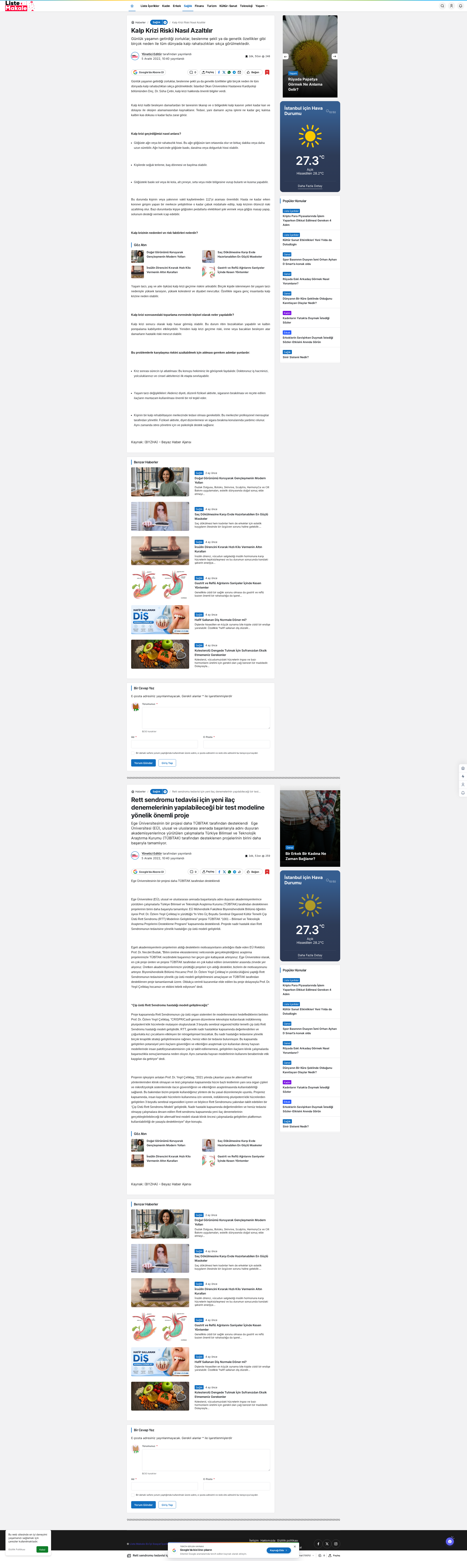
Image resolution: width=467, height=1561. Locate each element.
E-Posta (209, 737)
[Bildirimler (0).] (463, 793)
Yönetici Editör (152, 54)
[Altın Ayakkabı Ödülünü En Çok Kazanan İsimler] (310, 56)
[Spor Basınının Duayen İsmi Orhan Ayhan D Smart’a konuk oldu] (310, 259)
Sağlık (199, 472)
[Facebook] (318, 1543)
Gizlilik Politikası (16, 1549)
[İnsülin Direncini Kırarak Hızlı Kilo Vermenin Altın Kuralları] (165, 272)
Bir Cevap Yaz (144, 688)
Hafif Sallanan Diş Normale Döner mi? (221, 620)
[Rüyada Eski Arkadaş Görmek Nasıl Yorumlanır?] (310, 278)
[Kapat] (294, 1546)
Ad (134, 737)
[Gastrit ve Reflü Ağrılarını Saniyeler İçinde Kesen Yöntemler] (236, 272)
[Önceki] (286, 56)
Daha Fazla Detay (310, 186)
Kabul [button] (42, 1549)
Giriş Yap (167, 763)
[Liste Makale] (19, 5)
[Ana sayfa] (132, 6)
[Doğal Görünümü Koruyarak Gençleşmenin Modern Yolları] (165, 256)
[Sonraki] (334, 56)
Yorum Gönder (143, 763)
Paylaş (336, 1555)
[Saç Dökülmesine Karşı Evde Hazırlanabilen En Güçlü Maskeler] (236, 256)
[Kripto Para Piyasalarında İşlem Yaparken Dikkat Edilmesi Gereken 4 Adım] (310, 218)
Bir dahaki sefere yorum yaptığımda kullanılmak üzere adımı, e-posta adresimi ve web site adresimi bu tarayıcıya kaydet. (197, 753)
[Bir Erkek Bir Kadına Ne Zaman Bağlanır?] (310, 826)
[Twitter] (327, 1543)
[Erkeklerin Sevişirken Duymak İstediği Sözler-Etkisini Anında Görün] (310, 337)
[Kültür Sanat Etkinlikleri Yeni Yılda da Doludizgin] (310, 239)
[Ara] (442, 5)
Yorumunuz (150, 703)
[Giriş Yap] (451, 5)
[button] (165, 22)
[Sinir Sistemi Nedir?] (310, 354)
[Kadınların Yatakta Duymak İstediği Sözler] (310, 317)
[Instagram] (335, 1543)
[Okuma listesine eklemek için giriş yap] (267, 72)
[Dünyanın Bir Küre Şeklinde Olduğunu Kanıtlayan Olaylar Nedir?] (310, 298)
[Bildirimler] (460, 5)
